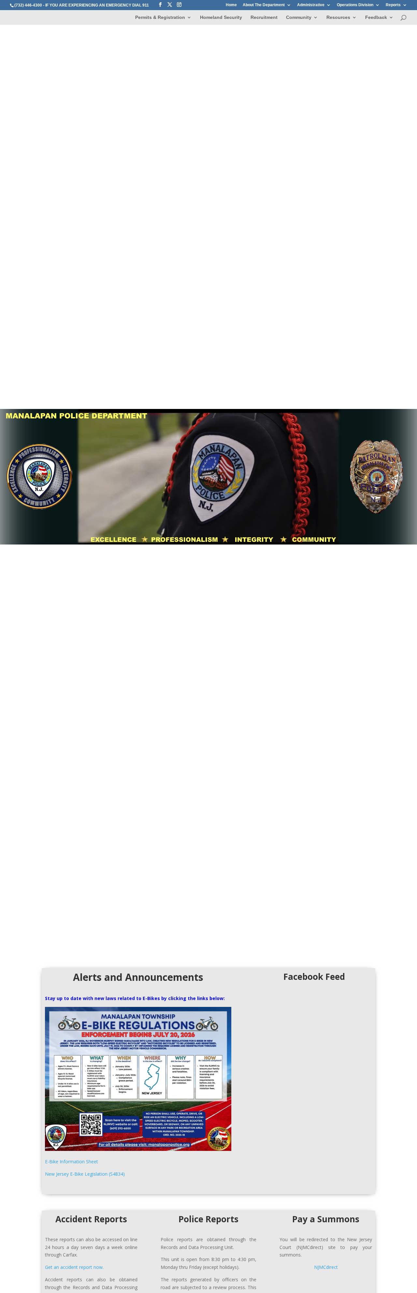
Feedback (376, 17)
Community (298, 17)
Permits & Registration (160, 17)
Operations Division (355, 5)
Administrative (310, 5)
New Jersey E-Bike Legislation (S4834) (85, 1174)
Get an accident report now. (74, 1267)
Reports (393, 5)
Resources (338, 17)
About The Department (264, 5)
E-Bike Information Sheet (71, 1161)
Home (231, 5)
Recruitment (264, 17)
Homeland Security (221, 17)
